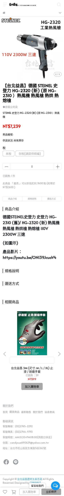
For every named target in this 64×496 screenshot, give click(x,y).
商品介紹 (12, 198)
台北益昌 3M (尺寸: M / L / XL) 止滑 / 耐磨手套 (32, 369)
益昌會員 (50, 412)
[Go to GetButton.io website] (55, 492)
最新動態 (26, 412)
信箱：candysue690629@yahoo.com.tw (26, 442)
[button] (59, 354)
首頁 (5, 412)
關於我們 (38, 412)
